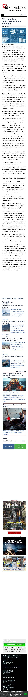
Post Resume (8, 446)
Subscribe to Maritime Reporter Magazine (12, 655)
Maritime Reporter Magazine (9, 680)
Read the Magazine (14, 532)
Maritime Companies (7, 689)
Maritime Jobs (6, 673)
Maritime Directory (7, 688)
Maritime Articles (6, 663)
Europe (15, 298)
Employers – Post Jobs (20, 446)
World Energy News (7, 672)
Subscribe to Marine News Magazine (10, 656)
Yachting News (6, 674)
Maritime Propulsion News (8, 677)
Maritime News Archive (8, 662)
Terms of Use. (15, 695)
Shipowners (20, 298)
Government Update (7, 298)
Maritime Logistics (7, 682)
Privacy (4, 661)
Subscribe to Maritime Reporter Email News (12, 657)
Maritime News (6, 659)
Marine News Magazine (8, 681)
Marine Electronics (7, 676)
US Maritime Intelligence (8, 687)
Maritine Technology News (8, 671)
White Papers (5, 686)
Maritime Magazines (7, 685)
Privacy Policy (4, 695)
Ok (25, 693)
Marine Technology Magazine (9, 684)
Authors (4, 664)
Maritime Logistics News (8, 670)
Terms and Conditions (7, 660)
